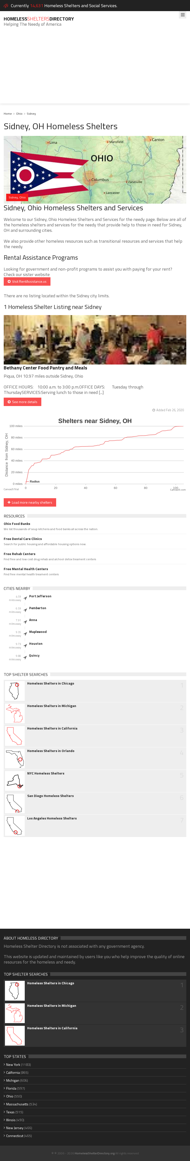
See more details (24, 401)
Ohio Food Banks (17, 523)
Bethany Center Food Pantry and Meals (45, 367)
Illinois (11, 1119)
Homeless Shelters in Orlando (50, 751)
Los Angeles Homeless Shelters (52, 818)
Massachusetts (17, 1104)
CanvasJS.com (178, 490)
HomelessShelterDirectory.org (95, 1153)
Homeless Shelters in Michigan (51, 706)
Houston (36, 643)
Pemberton (37, 608)
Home (8, 113)
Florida (11, 1088)
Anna (33, 620)
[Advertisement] (95, 69)
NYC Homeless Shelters (45, 773)
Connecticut (14, 1135)
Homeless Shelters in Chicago (50, 683)
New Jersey (15, 1127)
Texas (10, 1112)
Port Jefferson (40, 596)
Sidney (31, 113)
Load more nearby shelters (31, 502)
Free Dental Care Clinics (23, 539)
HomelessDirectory (39, 18)
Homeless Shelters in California (52, 728)
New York (13, 1064)
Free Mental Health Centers (26, 569)
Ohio (19, 113)
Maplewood (38, 631)
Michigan (12, 1080)
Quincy (34, 655)
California (13, 1072)
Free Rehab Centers (19, 554)
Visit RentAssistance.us (29, 281)
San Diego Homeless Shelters (50, 796)
